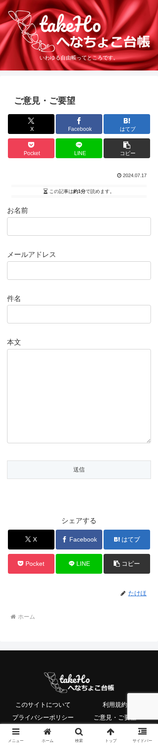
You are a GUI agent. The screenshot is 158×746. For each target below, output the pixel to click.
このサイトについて (43, 704)
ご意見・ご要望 (114, 717)
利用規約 (115, 704)
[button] (127, 148)
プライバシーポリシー (43, 717)
